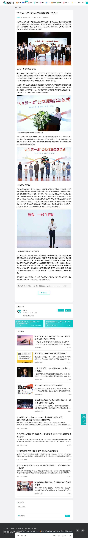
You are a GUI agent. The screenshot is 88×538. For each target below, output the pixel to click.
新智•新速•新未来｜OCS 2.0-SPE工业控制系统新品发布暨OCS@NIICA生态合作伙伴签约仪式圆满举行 (39, 418)
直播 (54, 3)
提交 (67, 515)
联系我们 (34, 528)
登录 (79, 2)
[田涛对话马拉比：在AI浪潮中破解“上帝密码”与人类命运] (25, 372)
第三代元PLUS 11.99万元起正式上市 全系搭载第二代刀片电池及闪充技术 (52, 337)
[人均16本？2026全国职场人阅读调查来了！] (25, 357)
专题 (66, 3)
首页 (19, 3)
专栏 (60, 3)
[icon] (77, 530)
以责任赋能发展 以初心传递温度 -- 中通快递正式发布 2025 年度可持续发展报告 (44, 435)
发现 (40, 17)
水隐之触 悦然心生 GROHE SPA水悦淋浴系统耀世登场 (37, 451)
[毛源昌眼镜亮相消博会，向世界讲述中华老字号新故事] (25, 486)
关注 (61, 310)
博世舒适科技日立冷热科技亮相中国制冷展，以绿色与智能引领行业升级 (53, 401)
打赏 (63, 535)
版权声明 (27, 528)
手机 (31, 3)
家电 (36, 3)
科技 (25, 3)
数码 (42, 3)
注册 (83, 2)
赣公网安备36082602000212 (49, 531)
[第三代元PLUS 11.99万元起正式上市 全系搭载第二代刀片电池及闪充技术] (25, 340)
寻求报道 (20, 528)
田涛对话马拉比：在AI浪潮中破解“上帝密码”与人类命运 (52, 369)
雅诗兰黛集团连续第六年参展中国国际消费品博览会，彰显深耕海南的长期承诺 (43, 467)
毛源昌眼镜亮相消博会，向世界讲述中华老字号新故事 (53, 483)
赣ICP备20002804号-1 (33, 531)
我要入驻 (13, 528)
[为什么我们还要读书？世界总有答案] (25, 389)
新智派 (18, 17)
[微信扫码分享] (18, 535)
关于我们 (5, 528)
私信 (69, 310)
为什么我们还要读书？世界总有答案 (48, 385)
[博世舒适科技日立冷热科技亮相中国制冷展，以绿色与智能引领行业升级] (25, 404)
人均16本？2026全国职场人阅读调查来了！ (51, 354)
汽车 (48, 3)
